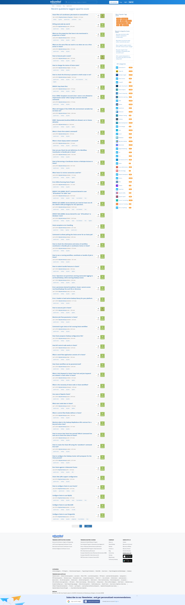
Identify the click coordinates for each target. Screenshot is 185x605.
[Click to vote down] (96, 17)
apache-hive (55, 230)
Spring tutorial (123, 576)
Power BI (121, 71)
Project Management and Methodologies (117, 571)
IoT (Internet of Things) (124, 159)
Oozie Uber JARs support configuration (64, 477)
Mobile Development (124, 174)
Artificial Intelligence (56, 571)
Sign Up (131, 2)
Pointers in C (98, 578)
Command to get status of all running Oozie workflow (69, 326)
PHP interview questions (57, 578)
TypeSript (121, 189)
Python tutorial (94, 580)
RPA (120, 182)
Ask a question (113, 2)
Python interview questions (84, 584)
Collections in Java (128, 582)
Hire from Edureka (127, 550)
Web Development (123, 123)
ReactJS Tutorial (105, 584)
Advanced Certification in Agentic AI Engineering (62, 542)
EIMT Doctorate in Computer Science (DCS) (90, 557)
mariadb (73, 509)
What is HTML (84, 576)
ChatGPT (121, 82)
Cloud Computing (123, 93)
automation (74, 19)
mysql (73, 198)
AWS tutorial (71, 582)
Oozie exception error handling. (62, 225)
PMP (120, 100)
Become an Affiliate (127, 546)
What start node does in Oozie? (62, 403)
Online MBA (98, 571)
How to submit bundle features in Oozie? (65, 266)
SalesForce (121, 108)
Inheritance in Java (67, 578)
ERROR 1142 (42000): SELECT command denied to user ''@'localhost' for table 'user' (69, 192)
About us (111, 542)
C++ (120, 156)
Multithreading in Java (95, 584)
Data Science (122, 78)
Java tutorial (77, 576)
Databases (129, 571)
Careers (124, 542)
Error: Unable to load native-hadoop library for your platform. (72, 298)
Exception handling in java (57, 584)
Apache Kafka (122, 193)
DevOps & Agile (122, 75)
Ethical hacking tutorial (114, 580)
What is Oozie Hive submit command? (64, 131)
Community (111, 553)
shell (73, 79)
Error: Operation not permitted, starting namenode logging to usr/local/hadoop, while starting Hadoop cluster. (72, 277)
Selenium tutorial (55, 576)
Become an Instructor (127, 544)
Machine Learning (123, 97)
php (118, 25)
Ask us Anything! (123, 207)
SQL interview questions (65, 580)
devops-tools (124, 18)
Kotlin (120, 163)
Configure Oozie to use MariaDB (62, 505)
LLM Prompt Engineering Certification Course (62, 544)
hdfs (72, 472)
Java (120, 130)
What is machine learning (103, 580)
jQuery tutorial (55, 580)
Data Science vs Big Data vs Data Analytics (118, 584)
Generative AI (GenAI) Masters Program (89, 542)
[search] (66, 2)
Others (120, 178)
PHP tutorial (102, 576)
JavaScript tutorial (122, 578)
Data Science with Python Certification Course (62, 546)
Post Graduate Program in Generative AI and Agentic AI (92, 544)
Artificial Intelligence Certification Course (61, 548)
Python (120, 104)
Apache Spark (122, 196)
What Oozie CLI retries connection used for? (66, 172)
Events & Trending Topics (124, 204)
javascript (129, 20)
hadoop (54, 19)
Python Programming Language (71, 584)
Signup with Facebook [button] (93, 601)
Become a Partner (127, 548)
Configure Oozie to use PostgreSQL (63, 514)
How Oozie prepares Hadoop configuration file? (67, 336)
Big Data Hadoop (62, 17)
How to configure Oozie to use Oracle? (64, 486)
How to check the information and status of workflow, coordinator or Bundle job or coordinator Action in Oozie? (71, 245)
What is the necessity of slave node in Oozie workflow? (70, 385)
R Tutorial (71, 586)
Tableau (121, 119)
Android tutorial (114, 578)
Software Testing (123, 115)
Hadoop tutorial (100, 582)
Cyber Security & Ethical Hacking (124, 86)
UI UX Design (122, 126)
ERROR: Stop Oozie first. (60, 86)
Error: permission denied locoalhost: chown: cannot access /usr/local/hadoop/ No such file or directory (71, 288)
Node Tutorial (120, 582)
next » (88, 526)
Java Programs (78, 586)
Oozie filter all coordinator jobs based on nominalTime (70, 14)
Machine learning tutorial (84, 580)
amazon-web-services (121, 23)
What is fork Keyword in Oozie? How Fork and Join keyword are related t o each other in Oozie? (71, 374)
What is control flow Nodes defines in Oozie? (67, 413)
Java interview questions (93, 576)
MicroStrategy (122, 170)
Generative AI (122, 67)
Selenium (121, 111)
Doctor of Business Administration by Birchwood (91, 546)
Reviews (110, 546)
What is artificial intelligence (110, 582)
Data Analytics (122, 89)
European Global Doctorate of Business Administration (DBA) (94, 553)
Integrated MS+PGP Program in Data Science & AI (91, 548)
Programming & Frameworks (88, 571)
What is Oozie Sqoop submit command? (65, 141)
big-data (60, 19)
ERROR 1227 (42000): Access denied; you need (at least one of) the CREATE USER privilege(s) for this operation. (72, 203)
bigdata (73, 40)
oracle (73, 491)
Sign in (117, 601)
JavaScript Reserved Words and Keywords (90, 586)
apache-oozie (67, 19)
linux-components (79, 79)
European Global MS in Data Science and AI (90, 555)
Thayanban (70, 17)
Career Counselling (123, 200)
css (121, 25)
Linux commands (105, 578)
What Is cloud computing (81, 582)
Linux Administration (124, 167)
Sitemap (110, 555)
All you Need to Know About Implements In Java (79, 588)
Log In (125, 2)
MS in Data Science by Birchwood (88, 550)
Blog (110, 550)
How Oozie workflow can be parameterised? (66, 364)
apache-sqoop (74, 145)
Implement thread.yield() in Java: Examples (109, 586)
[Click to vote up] (96, 15)
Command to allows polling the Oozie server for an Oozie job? (72, 234)
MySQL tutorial (74, 580)
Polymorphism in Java (77, 578)
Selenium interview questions (67, 576)
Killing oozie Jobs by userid (61, 24)
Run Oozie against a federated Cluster (64, 467)
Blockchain (121, 145)
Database (121, 137)
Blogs (121, 2)
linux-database (79, 198)
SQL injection (123, 580)
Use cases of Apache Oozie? (61, 394)
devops (118, 18)
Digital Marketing (123, 148)
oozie (80, 19)
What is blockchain (91, 582)
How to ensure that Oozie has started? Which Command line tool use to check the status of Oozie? (72, 434)
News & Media (112, 544)
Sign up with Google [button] (76, 601)
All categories (121, 64)
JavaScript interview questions (112, 576)
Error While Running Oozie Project (63, 182)
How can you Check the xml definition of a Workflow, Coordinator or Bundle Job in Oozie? (69, 151)
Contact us (111, 548)
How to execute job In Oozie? (61, 308)
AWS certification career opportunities (60, 582)
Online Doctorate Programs (74, 571)
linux (86, 79)
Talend (120, 185)
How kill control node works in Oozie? (64, 345)
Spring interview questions (88, 578)
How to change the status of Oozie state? (65, 65)
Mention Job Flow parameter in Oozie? (65, 317)
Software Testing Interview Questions (59, 586)
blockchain (126, 25)
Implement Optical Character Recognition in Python (60, 588)
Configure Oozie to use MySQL (62, 495)
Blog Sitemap (111, 557)
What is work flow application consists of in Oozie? (68, 355)
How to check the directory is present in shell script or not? (71, 74)
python (118, 20)
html (129, 23)
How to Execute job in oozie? (61, 56)
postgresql (74, 519)
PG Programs (65, 571)
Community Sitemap (113, 559)
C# (119, 152)
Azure (120, 134)
